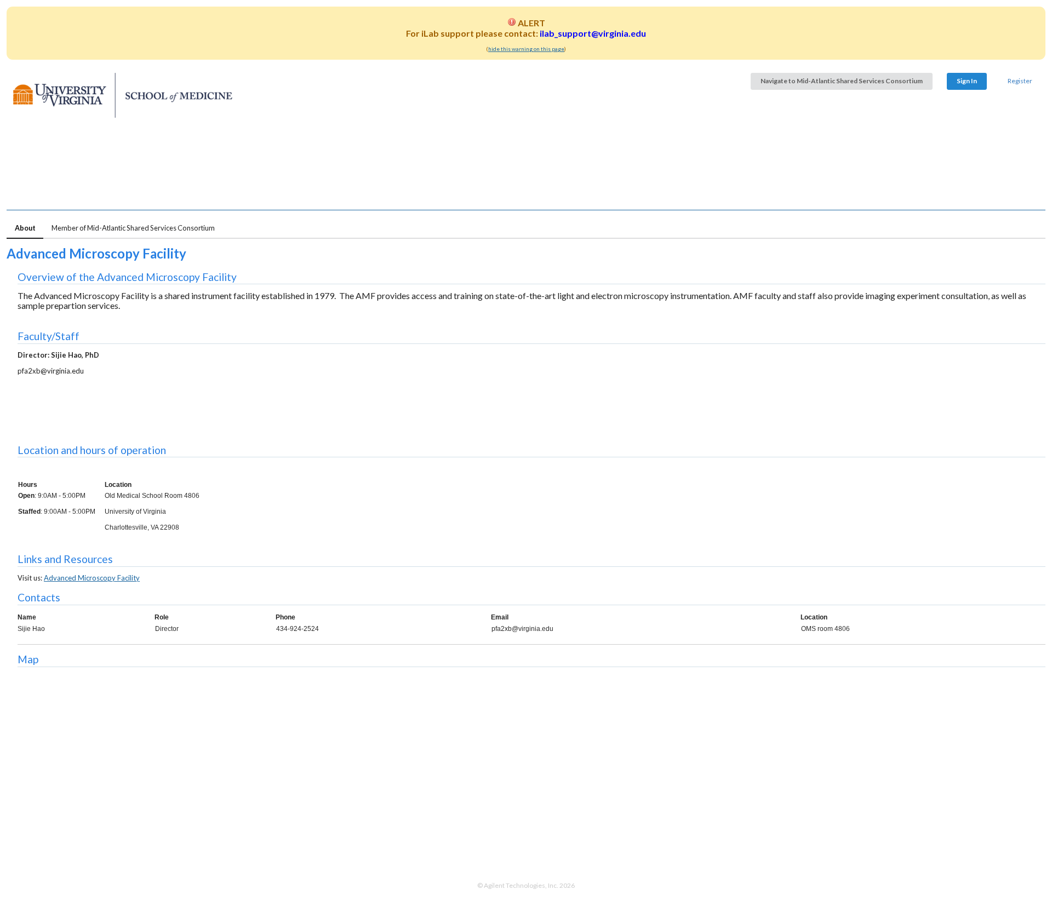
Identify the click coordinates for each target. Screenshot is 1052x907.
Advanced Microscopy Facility (92, 577)
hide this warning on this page (526, 48)
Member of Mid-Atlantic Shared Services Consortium (133, 227)
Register (1020, 81)
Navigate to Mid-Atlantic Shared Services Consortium (842, 81)
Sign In (967, 81)
